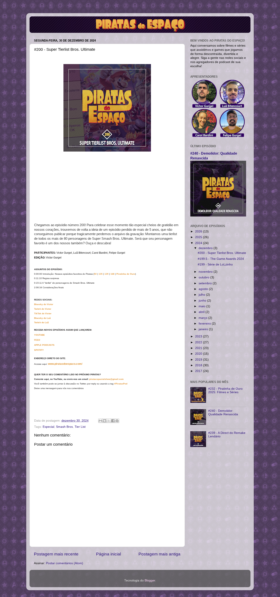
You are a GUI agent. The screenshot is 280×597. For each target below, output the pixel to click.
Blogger (150, 580)
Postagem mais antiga (159, 554)
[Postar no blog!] (104, 421)
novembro (206, 271)
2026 (199, 231)
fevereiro (205, 323)
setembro (206, 283)
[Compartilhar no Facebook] (113, 421)
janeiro (204, 329)
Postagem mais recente (56, 554)
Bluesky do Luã (42, 318)
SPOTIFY (39, 350)
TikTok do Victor (42, 313)
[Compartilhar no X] (109, 421)
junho (203, 300)
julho (202, 294)
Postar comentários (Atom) (64, 563)
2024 (199, 243)
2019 (199, 359)
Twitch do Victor (42, 309)
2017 (199, 371)
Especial (48, 426)
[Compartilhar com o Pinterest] (117, 421)
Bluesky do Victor (43, 304)
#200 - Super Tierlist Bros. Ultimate (222, 253)
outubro (204, 277)
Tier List (80, 426)
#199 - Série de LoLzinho (215, 264)
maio (202, 306)
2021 (199, 348)
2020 (199, 353)
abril (202, 312)
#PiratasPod (120, 383)
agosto (204, 289)
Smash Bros (64, 426)
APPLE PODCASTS (44, 345)
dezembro (206, 248)
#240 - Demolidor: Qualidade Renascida (223, 412)
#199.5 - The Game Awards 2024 (221, 258)
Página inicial (108, 554)
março (203, 317)
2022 (199, 342)
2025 (199, 237)
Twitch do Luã (41, 322)
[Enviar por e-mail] (100, 421)
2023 (199, 336)
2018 (199, 365)
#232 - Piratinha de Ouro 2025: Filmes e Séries (225, 390)
